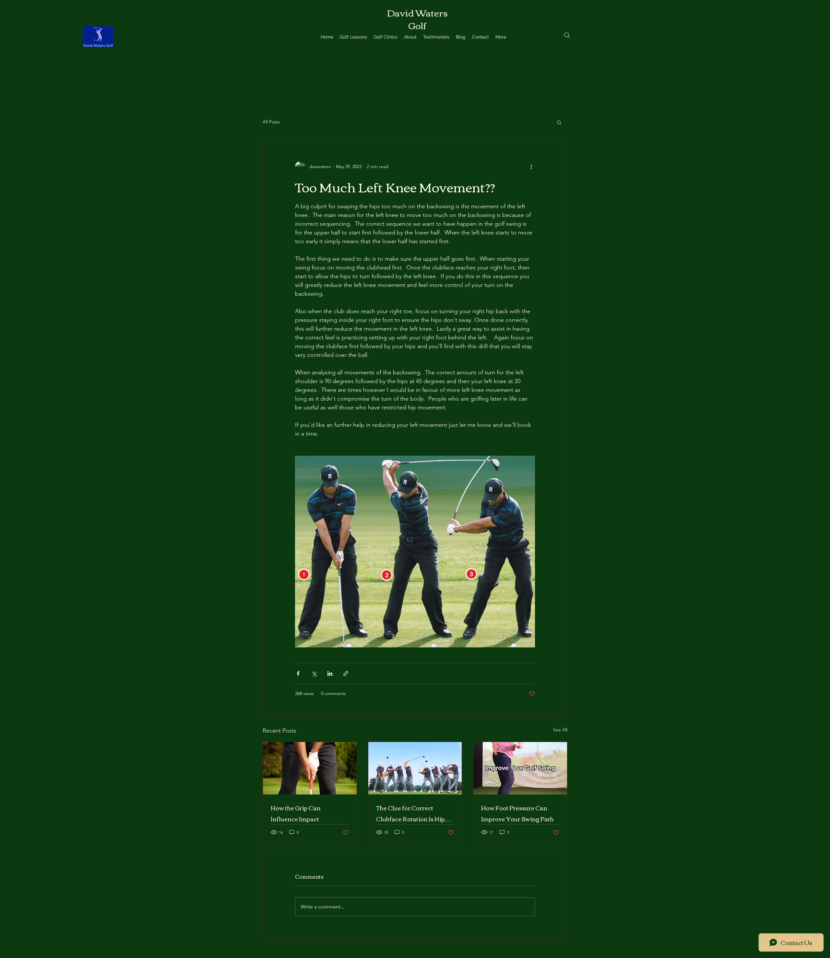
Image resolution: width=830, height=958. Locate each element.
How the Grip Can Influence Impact (296, 813)
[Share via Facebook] (298, 673)
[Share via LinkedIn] (330, 673)
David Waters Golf (417, 18)
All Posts (271, 122)
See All (560, 730)
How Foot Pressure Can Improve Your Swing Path (517, 813)
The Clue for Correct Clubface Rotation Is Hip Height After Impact (410, 813)
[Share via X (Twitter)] (314, 673)
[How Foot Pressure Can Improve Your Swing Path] (520, 768)
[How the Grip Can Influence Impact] (310, 768)
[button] (559, 122)
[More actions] (531, 166)
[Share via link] (346, 673)
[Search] (567, 35)
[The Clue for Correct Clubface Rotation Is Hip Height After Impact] (415, 768)
